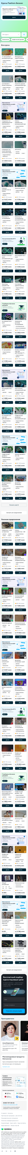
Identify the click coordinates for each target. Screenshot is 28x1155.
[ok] (11, 1151)
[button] (14, 21)
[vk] (6, 1151)
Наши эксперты (22, 1123)
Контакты (10, 1113)
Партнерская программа (8, 1115)
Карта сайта (13, 1123)
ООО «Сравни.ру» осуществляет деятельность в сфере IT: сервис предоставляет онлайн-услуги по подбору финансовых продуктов (13, 1133)
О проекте (4, 1113)
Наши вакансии (5, 1125)
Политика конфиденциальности (9, 1120)
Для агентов (18, 1115)
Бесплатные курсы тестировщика (11, 1064)
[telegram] (2, 1151)
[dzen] (15, 1151)
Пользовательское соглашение (9, 1118)
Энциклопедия (5, 1123)
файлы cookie (18, 1141)
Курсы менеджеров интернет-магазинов (13, 1062)
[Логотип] (14, 1129)
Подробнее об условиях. (6, 1148)
